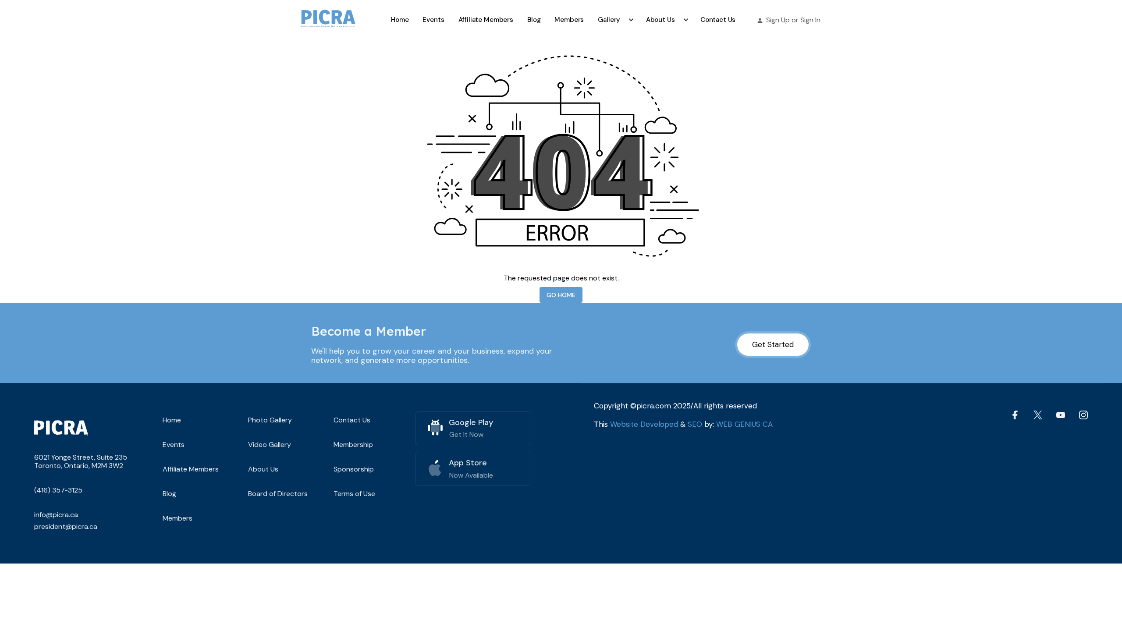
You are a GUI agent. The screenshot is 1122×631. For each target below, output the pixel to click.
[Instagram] (1083, 415)
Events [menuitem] (433, 19)
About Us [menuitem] (660, 19)
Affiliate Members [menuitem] (485, 19)
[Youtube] (1061, 415)
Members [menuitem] (569, 19)
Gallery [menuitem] (609, 19)
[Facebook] (1015, 415)
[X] (1038, 415)
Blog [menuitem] (533, 19)
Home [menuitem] (399, 19)
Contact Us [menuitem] (718, 19)
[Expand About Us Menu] (685, 20)
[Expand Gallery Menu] (631, 20)
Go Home (561, 295)
